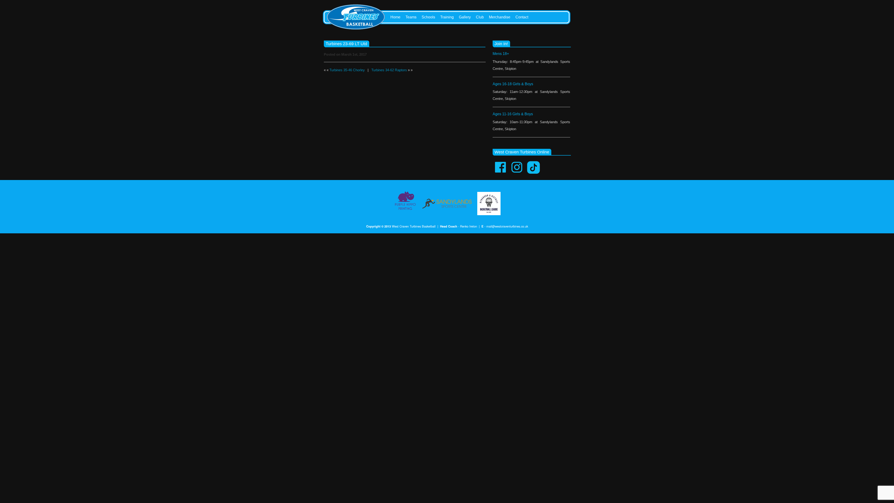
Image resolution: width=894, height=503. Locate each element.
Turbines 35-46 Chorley (347, 70)
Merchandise (499, 17)
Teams (411, 17)
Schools (428, 17)
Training (447, 17)
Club (480, 17)
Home (395, 17)
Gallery (465, 17)
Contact (521, 17)
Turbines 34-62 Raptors (389, 70)
